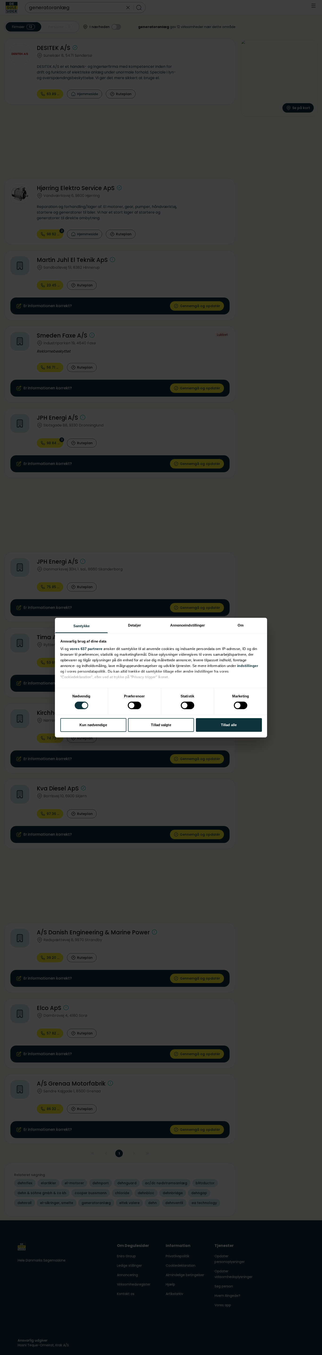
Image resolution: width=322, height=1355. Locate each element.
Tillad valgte (161, 725)
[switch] (134, 705)
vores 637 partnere (86, 649)
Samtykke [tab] (81, 626)
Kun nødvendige (93, 725)
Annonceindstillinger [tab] (187, 625)
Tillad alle (229, 725)
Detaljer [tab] (134, 625)
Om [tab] (241, 625)
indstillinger (247, 665)
